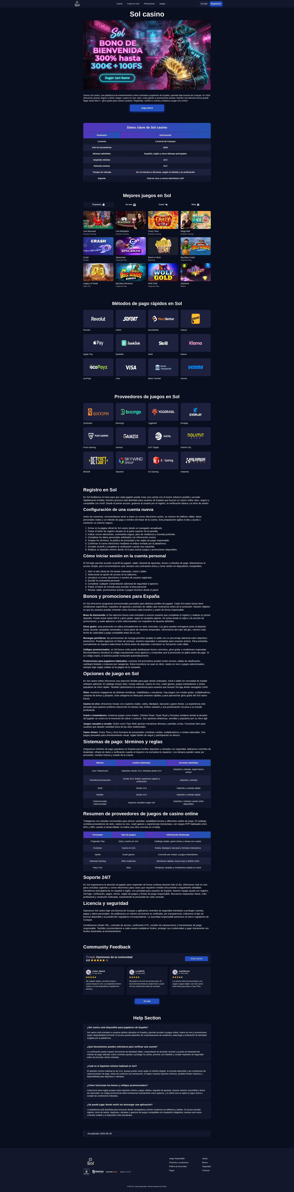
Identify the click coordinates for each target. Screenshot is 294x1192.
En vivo (129, 204)
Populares (96, 204)
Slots (193, 204)
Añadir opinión (196, 959)
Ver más (147, 1001)
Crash (161, 204)
